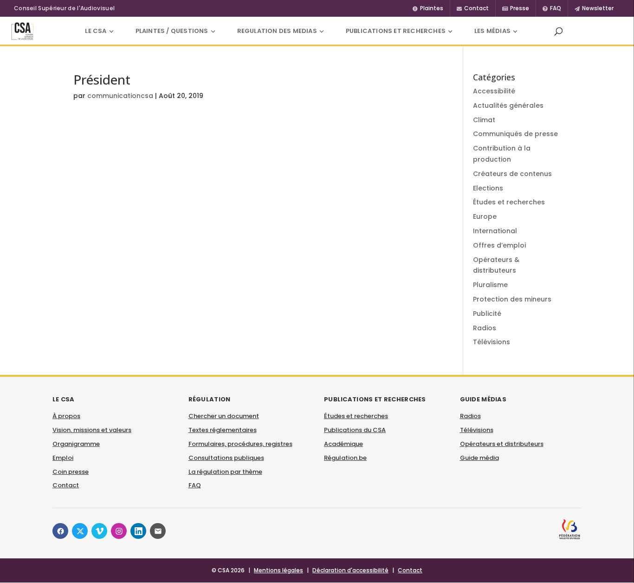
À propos (66, 416)
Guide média (479, 457)
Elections (488, 188)
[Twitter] (80, 531)
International (495, 231)
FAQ (194, 485)
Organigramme (76, 443)
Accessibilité (494, 91)
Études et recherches (509, 202)
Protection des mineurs (512, 299)
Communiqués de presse (515, 133)
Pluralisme (490, 284)
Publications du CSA (355, 430)
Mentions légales (278, 570)
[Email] (158, 531)
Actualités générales (508, 105)
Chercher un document (223, 416)
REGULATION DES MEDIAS (277, 30)
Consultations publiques (226, 457)
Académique (343, 443)
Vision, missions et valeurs (91, 430)
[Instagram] (119, 531)
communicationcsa (120, 95)
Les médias (492, 30)
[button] (558, 31)
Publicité (487, 313)
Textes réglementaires (222, 430)
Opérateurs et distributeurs (501, 443)
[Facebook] (60, 531)
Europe (485, 216)
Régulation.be (345, 457)
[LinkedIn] (138, 531)
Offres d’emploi (499, 245)
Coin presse (70, 471)
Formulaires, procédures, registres (240, 443)
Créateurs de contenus (512, 173)
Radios (484, 328)
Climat (484, 119)
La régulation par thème (225, 471)
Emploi (62, 457)
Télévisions (491, 342)
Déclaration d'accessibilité (350, 570)
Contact (65, 485)
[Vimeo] (99, 531)
